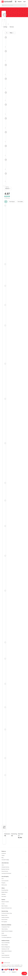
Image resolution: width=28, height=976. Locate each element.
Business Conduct (18, 966)
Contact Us (9, 965)
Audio (3, 933)
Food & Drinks (4, 919)
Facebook (4, 853)
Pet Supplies (4, 921)
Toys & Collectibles (6, 942)
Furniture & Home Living (7, 913)
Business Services (5, 869)
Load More (4, 827)
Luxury (3, 903)
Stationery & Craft (5, 948)
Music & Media (5, 944)
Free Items (4, 896)
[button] (3, 20)
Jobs (3, 864)
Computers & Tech (5, 926)
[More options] (8, 24)
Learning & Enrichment (6, 873)
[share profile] (6, 24)
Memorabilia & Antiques (7, 951)
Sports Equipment (5, 955)
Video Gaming (4, 929)
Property (3, 882)
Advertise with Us (5, 966)
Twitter (3, 855)
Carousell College (5, 859)
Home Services (5, 871)
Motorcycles (4, 884)
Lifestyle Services (5, 867)
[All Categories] (15, 1)
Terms (10, 966)
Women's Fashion (5, 901)
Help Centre (4, 965)
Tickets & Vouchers (6, 957)
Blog (2, 857)
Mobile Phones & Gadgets (7, 931)
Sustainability (17, 965)
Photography (4, 935)
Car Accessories (5, 880)
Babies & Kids (4, 915)
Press (13, 965)
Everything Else (5, 890)
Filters (11, 32)
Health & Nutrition (5, 917)
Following (3, 894)
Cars (3, 878)
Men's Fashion (5, 905)
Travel (3, 953)
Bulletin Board (4, 892)
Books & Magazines (6, 946)
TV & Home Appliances (6, 937)
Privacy (13, 966)
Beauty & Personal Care (7, 908)
